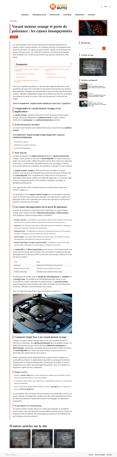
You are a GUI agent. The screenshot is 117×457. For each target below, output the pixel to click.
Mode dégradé (20, 77)
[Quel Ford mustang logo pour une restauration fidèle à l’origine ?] (83, 95)
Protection (42, 434)
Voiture (14, 37)
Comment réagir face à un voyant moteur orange (57, 69)
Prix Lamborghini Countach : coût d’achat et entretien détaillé (96, 86)
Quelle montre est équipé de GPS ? (20, 437)
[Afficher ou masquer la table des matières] (50, 64)
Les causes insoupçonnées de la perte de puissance (27, 81)
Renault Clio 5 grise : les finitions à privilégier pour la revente (93, 68)
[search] (101, 6)
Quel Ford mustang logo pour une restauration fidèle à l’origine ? (97, 95)
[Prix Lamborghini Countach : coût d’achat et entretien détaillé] (83, 86)
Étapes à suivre (51, 74)
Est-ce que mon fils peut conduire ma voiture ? (42, 438)
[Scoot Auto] (58, 6)
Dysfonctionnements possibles (25, 74)
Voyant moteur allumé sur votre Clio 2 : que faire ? (50, 103)
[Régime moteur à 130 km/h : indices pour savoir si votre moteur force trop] (83, 104)
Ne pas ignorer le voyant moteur (56, 77)
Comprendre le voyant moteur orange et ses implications (28, 69)
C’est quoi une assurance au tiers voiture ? (64, 438)
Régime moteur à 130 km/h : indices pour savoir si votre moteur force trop (97, 104)
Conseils (20, 435)
